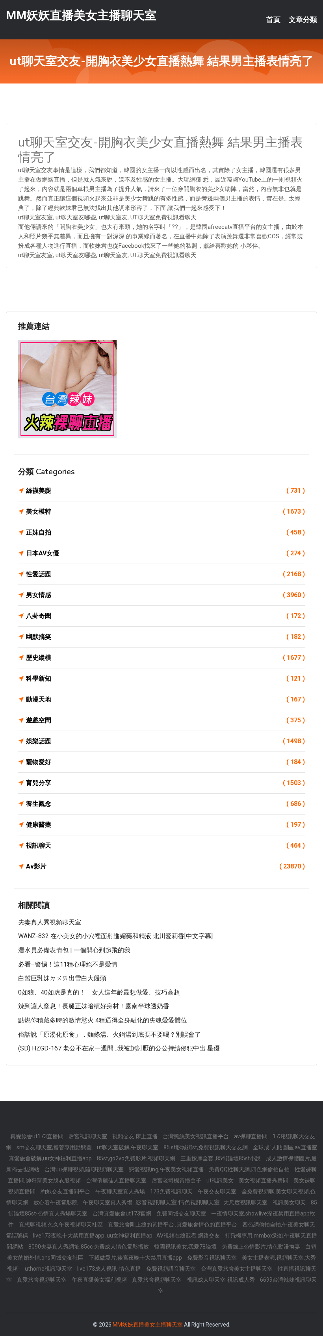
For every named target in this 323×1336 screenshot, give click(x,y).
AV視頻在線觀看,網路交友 (188, 1235)
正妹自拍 (165, 532)
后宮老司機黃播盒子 (177, 1180)
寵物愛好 (165, 762)
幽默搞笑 (165, 636)
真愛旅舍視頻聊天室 (42, 1280)
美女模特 (165, 511)
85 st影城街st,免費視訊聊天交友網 (206, 1147)
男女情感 (165, 595)
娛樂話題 (165, 741)
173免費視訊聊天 (172, 1191)
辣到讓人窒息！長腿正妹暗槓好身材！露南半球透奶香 (93, 1006)
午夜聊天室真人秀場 (120, 1191)
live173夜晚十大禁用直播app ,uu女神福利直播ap (92, 1235)
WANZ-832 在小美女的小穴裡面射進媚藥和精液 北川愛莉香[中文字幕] (115, 936)
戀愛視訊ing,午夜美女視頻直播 (167, 1169)
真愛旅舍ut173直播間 (37, 1136)
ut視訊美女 (220, 1180)
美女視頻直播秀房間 (264, 1180)
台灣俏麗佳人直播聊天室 (117, 1180)
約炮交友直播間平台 (66, 1191)
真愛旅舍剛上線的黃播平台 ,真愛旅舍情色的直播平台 (173, 1224)
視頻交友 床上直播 (135, 1136)
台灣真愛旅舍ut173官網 (122, 1213)
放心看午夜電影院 (56, 1202)
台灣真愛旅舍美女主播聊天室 (237, 1268)
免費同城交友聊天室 (181, 1213)
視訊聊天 (165, 845)
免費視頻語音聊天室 (171, 1268)
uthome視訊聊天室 (49, 1268)
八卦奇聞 (165, 616)
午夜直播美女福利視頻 (100, 1280)
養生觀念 (165, 803)
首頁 (273, 20)
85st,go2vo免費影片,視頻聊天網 (136, 1158)
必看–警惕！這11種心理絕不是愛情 (67, 964)
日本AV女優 (165, 553)
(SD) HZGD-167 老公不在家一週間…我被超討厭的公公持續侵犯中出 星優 (119, 1048)
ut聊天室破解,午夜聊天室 (128, 1147)
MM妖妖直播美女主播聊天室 (81, 15)
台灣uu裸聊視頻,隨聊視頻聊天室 (85, 1169)
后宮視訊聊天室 (88, 1136)
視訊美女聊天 (290, 1202)
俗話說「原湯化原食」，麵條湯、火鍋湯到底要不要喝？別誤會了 (109, 1034)
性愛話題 (165, 574)
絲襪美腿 (165, 490)
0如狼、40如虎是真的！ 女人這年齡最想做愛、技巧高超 (99, 992)
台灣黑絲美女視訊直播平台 (196, 1136)
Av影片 (165, 866)
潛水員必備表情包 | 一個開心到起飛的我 (74, 950)
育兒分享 (165, 783)
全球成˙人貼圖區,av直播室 (285, 1147)
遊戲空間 (165, 720)
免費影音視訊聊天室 (212, 1257)
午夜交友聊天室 (218, 1191)
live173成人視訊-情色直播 (109, 1268)
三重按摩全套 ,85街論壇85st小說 (221, 1158)
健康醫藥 (165, 824)
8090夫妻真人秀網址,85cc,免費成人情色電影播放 (89, 1246)
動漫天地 (165, 699)
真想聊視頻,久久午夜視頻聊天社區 (61, 1224)
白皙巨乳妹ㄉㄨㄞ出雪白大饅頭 (62, 978)
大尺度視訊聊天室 (246, 1202)
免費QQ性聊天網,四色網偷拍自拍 (250, 1169)
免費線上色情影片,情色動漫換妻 (261, 1246)
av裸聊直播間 (251, 1136)
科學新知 (165, 678)
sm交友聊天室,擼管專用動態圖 (55, 1147)
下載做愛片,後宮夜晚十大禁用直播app (136, 1257)
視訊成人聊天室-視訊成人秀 (221, 1280)
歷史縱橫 (165, 657)
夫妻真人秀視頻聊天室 (49, 922)
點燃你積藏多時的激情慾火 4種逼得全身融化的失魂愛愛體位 (102, 1020)
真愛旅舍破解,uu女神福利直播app (51, 1158)
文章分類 (303, 20)
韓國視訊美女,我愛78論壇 (186, 1246)
